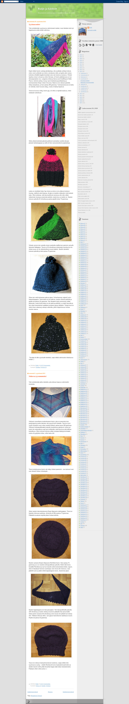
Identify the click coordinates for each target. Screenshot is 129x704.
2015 (81, 67)
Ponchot (82, 437)
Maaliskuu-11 (83, 396)
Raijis (90, 27)
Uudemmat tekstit (32, 692)
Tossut (82, 503)
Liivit (81, 363)
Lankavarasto (83, 359)
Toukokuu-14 (83, 516)
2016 (81, 66)
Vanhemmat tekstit (68, 692)
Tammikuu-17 (83, 495)
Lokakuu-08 (83, 367)
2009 (81, 99)
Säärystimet (83, 475)
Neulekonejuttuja (84, 426)
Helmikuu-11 (83, 270)
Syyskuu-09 (83, 460)
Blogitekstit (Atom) (36, 696)
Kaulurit (82, 337)
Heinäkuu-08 (83, 245)
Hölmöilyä (82, 311)
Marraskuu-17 (83, 423)
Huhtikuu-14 (83, 298)
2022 (81, 55)
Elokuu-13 (38, 685)
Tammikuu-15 (83, 491)
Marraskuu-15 (83, 421)
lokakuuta (83, 77)
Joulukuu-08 (83, 316)
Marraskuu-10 (83, 413)
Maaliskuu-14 (83, 402)
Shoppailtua (83, 449)
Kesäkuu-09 (83, 344)
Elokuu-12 (82, 232)
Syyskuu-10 (83, 462)
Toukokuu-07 (83, 505)
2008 (81, 101)
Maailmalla (82, 387)
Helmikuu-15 (83, 277)
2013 (81, 71)
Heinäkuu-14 (83, 257)
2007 (81, 102)
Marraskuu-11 (83, 415)
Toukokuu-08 (83, 506)
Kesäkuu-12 (83, 350)
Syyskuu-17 (83, 473)
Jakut (81, 312)
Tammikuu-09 (83, 480)
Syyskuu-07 (83, 456)
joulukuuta (83, 73)
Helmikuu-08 (83, 264)
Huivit (81, 305)
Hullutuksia (83, 307)
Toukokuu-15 (83, 518)
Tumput (82, 521)
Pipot (81, 436)
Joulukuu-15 (83, 329)
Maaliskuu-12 (83, 398)
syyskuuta (83, 78)
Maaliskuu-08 (83, 391)
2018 (81, 62)
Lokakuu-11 (83, 372)
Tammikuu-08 (83, 478)
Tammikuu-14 (83, 490)
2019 (81, 60)
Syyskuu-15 (83, 471)
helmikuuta (83, 89)
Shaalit (82, 447)
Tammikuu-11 (83, 484)
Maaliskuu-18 (83, 406)
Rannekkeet (83, 441)
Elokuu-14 (82, 236)
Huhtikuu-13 (83, 296)
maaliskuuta (84, 88)
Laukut (82, 361)
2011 (81, 95)
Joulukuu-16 (83, 331)
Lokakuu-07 (83, 365)
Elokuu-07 (82, 223)
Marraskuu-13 (83, 417)
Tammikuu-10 (83, 482)
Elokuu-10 (82, 229)
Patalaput (82, 432)
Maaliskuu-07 (83, 389)
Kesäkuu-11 (83, 348)
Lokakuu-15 (83, 380)
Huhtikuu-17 (83, 301)
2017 (81, 64)
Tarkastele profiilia (91, 30)
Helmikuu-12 (83, 271)
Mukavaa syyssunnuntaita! (37, 376)
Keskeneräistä (83, 339)
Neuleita (38, 367)
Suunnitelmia (83, 454)
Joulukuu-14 (83, 327)
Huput (81, 309)
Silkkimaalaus (83, 450)
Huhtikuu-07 (83, 285)
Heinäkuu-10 (83, 249)
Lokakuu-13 (83, 376)
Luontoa (82, 385)
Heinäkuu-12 (83, 253)
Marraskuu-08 (83, 409)
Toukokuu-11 (83, 512)
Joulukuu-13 (83, 326)
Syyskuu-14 (83, 469)
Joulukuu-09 (83, 318)
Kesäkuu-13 (83, 352)
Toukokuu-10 (83, 510)
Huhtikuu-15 (83, 299)
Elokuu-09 (82, 227)
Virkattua (48, 685)
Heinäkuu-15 (83, 258)
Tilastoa (82, 501)
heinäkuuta (84, 86)
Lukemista (82, 383)
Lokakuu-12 (83, 374)
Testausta (82, 499)
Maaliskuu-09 (83, 393)
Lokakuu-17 (83, 381)
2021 (81, 56)
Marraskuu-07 (83, 408)
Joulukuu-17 (83, 333)
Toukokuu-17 (83, 519)
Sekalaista (82, 445)
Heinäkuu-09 (83, 247)
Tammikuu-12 (83, 486)
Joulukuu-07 (83, 314)
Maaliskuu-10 (83, 395)
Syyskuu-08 (83, 458)
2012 (81, 93)
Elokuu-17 (82, 240)
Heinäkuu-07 (83, 244)
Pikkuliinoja (83, 434)
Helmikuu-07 (83, 262)
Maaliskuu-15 (83, 404)
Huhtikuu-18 (83, 303)
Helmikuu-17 (83, 279)
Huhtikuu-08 (83, 286)
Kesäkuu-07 (83, 340)
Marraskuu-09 (83, 411)
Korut (81, 357)
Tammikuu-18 (83, 497)
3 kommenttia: (46, 365)
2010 (81, 97)
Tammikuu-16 (83, 493)
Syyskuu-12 (83, 465)
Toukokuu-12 (83, 514)
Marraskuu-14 (83, 419)
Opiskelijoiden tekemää (86, 430)
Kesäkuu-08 (83, 342)
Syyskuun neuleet (34, 24)
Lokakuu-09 (83, 368)
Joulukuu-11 (83, 322)
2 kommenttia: (46, 684)
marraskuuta (84, 75)
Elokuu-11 (82, 230)
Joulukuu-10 (83, 320)
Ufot (81, 523)
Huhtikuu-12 (83, 294)
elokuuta (83, 84)
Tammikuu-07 (83, 477)
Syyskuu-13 (43, 367)
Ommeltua (82, 428)
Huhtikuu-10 (83, 290)
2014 (81, 69)
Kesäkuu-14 (83, 353)
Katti (81, 335)
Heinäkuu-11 (83, 251)
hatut (81, 242)
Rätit (81, 443)
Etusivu (50, 692)
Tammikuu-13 (83, 488)
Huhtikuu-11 (83, 292)
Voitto (81, 527)
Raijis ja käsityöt (47, 8)
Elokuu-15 (82, 238)
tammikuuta (84, 91)
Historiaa (82, 283)
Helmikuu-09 (83, 266)
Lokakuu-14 (83, 378)
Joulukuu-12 (83, 324)
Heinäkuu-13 (83, 255)
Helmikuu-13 (83, 273)
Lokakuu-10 (83, 370)
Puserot (82, 439)
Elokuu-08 (82, 225)
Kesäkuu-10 (83, 346)
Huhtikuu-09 (83, 288)
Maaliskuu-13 (83, 400)
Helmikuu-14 (83, 275)
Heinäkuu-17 (83, 260)
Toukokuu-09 (83, 508)
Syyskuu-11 (83, 464)
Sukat (81, 452)
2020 (81, 58)
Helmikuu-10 (83, 268)
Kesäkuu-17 (83, 355)
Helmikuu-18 (83, 281)
